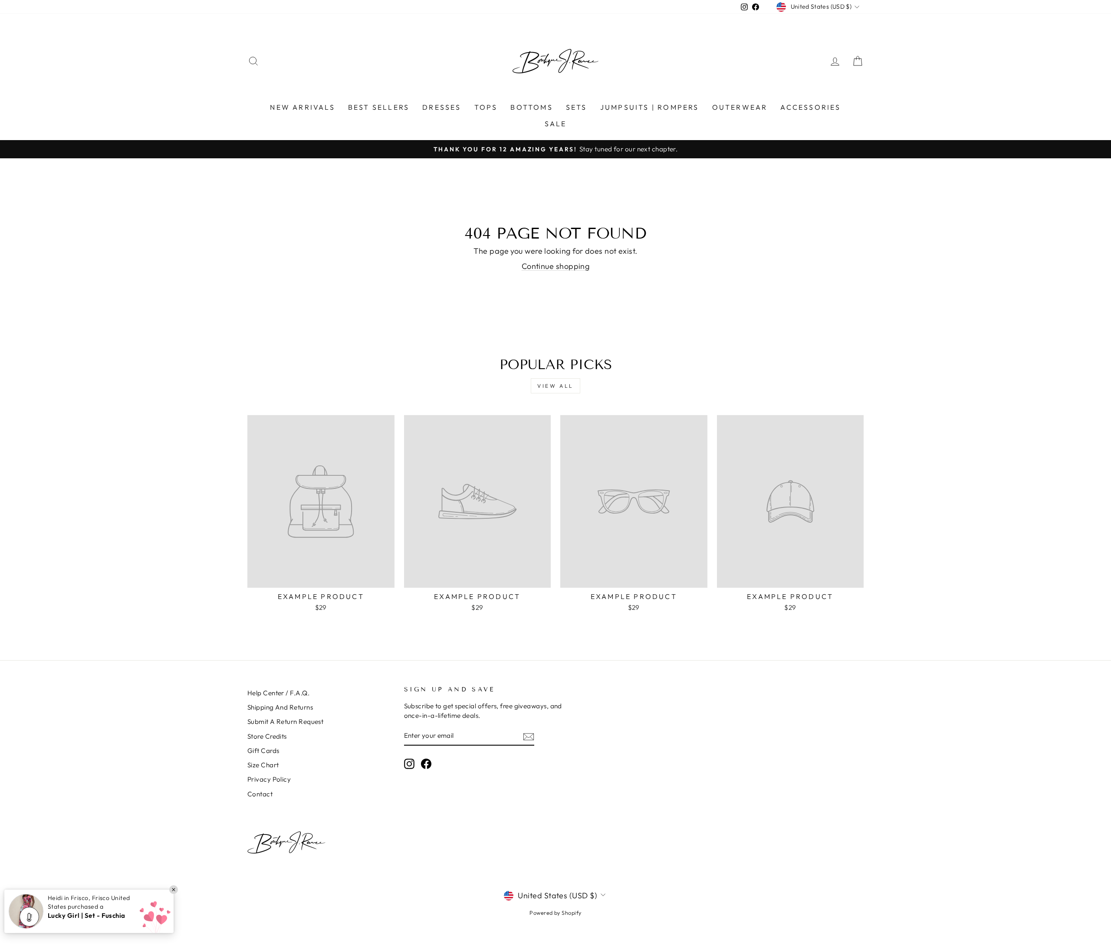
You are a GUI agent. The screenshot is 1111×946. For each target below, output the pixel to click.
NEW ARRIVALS (302, 107)
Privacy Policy (269, 779)
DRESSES (441, 107)
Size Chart (263, 765)
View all (555, 386)
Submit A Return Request (285, 721)
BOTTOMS (531, 107)
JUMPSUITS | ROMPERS (649, 107)
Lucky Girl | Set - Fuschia (86, 915)
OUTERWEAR (740, 107)
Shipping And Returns (280, 707)
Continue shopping (556, 266)
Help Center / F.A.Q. (278, 693)
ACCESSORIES (810, 107)
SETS (576, 107)
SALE (556, 123)
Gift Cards (263, 750)
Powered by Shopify (555, 912)
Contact (260, 794)
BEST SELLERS (378, 107)
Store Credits (267, 736)
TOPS (486, 107)
